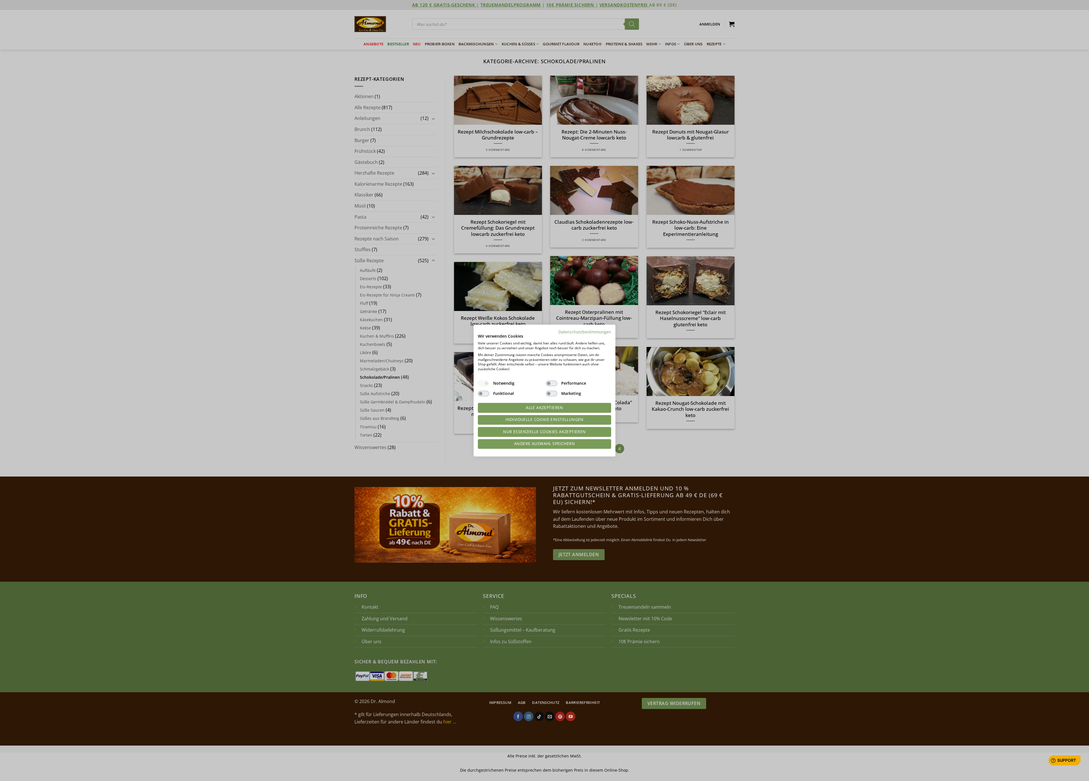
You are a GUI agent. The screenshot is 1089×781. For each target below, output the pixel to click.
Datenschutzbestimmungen (584, 332)
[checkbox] (483, 383)
